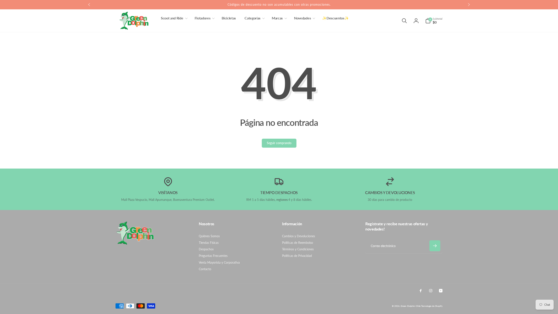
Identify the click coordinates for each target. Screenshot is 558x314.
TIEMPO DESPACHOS (279, 192)
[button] (173, 18)
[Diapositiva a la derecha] (468, 4)
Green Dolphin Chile (410, 306)
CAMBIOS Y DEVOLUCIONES (390, 192)
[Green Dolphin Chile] (135, 243)
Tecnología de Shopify (431, 306)
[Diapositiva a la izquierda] (89, 4)
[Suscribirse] (434, 245)
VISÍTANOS (168, 192)
